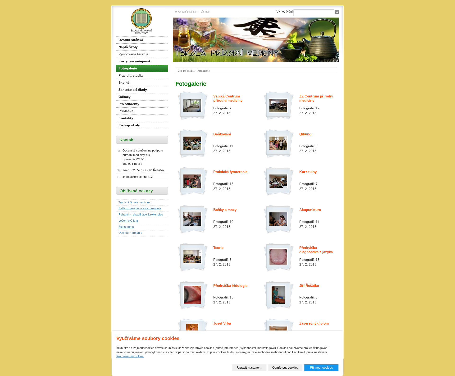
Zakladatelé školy (132, 90)
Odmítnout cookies (285, 367)
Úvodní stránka (186, 70)
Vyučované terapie (133, 54)
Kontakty (125, 118)
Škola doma (126, 227)
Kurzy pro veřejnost (134, 61)
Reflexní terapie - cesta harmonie (139, 208)
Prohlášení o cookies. (130, 356)
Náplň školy (128, 47)
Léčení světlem (128, 220)
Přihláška (125, 111)
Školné (124, 82)
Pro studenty (128, 104)
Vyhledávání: (285, 11)
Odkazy (124, 97)
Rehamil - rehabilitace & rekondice (140, 214)
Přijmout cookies (321, 367)
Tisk (207, 11)
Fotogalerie (127, 68)
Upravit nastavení (249, 367)
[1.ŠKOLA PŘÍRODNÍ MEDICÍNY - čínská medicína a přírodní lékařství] (141, 22)
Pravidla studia (130, 75)
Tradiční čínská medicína (134, 202)
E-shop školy (129, 125)
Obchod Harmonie (130, 232)
